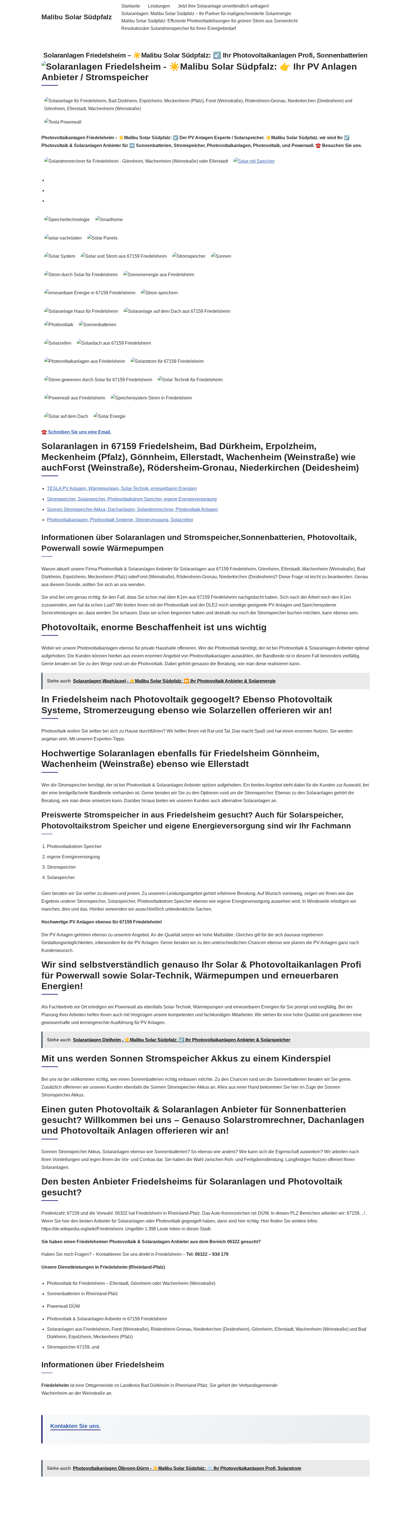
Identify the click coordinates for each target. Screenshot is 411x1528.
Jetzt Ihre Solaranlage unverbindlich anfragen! (223, 6)
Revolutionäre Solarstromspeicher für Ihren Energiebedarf (178, 28)
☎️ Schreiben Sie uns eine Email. (76, 432)
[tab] (208, 180)
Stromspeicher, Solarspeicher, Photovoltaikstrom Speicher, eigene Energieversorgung (132, 499)
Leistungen (159, 6)
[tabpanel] (205, 324)
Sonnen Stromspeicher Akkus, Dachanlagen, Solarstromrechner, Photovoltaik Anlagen (132, 509)
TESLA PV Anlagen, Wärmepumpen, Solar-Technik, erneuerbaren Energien (122, 488)
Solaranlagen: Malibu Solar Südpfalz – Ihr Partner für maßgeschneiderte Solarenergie (206, 13)
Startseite (130, 6)
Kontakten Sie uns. (75, 1426)
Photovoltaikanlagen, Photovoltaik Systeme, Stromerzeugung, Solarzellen (120, 519)
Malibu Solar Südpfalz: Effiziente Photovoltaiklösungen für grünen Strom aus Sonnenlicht (209, 20)
